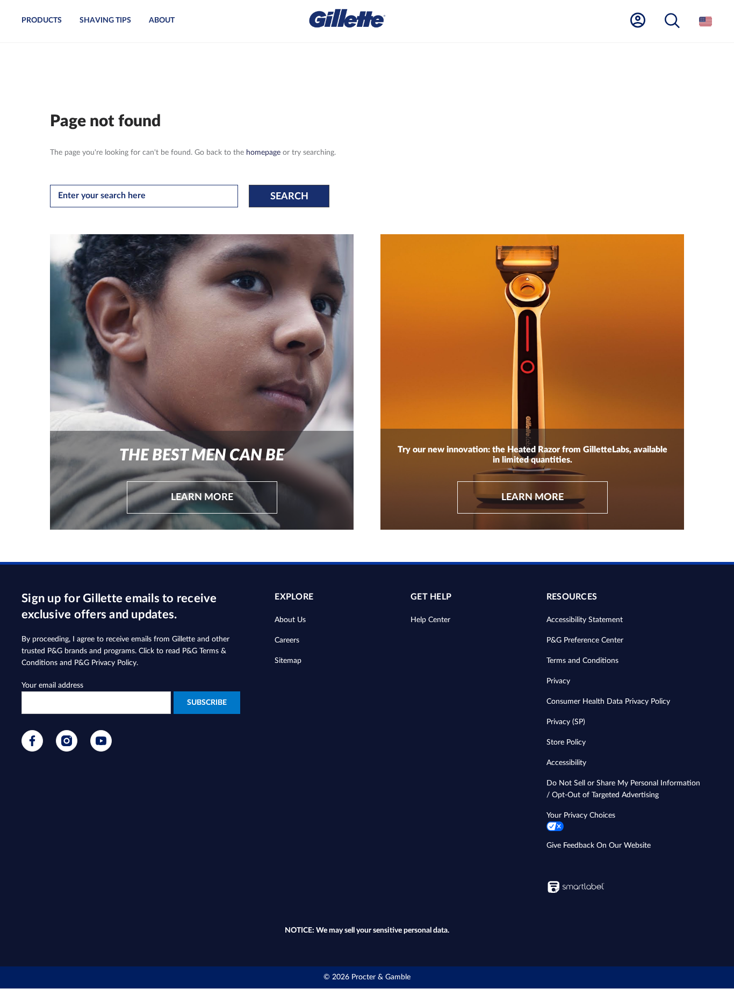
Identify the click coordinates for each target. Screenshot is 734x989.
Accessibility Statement (584, 620)
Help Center (430, 620)
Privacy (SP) (565, 722)
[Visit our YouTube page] (101, 749)
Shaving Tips (105, 20)
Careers (287, 640)
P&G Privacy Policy (105, 663)
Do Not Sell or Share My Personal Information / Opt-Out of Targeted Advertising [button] (623, 789)
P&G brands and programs (91, 651)
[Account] (637, 20)
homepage (263, 152)
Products (41, 20)
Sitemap (288, 661)
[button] (672, 21)
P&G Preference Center (584, 640)
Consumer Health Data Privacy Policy (608, 701)
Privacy (558, 681)
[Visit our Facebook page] (32, 749)
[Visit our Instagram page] (66, 749)
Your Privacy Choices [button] (580, 815)
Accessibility (566, 763)
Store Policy (566, 742)
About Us (290, 620)
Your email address (52, 685)
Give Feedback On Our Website (598, 845)
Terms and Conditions (582, 661)
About (162, 20)
